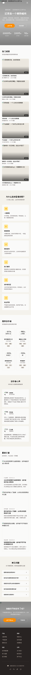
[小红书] (21, 669)
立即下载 (9, 26)
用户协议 (19, 656)
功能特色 (4, 637)
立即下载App (9, 620)
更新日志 (4, 643)
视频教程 (19, 643)
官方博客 (4, 656)
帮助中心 (19, 637)
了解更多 (22, 620)
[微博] (10, 669)
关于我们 (19, 651)
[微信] (14, 669)
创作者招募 (5, 651)
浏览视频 (21, 26)
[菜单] (27, 3)
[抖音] (17, 669)
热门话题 (4, 654)
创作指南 (19, 640)
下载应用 (4, 640)
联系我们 (19, 654)
